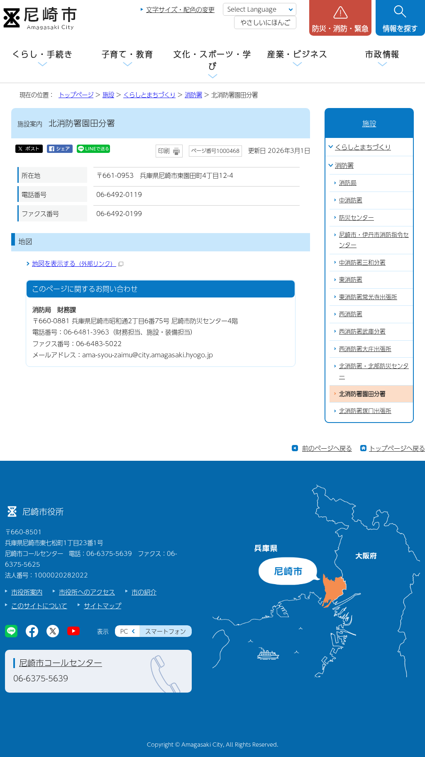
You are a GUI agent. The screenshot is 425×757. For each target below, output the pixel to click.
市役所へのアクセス (87, 592)
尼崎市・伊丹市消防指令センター (374, 239)
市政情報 (382, 54)
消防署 (193, 94)
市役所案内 (26, 592)
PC (124, 631)
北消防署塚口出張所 (365, 410)
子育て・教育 (128, 54)
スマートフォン (165, 631)
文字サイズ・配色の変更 (180, 9)
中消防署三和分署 (362, 262)
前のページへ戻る (327, 448)
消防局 (348, 182)
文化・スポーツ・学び (212, 60)
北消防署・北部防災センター (374, 371)
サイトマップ (102, 605)
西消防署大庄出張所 (365, 348)
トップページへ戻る (397, 448)
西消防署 (350, 314)
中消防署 (350, 200)
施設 (108, 94)
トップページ (76, 94)
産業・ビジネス (297, 54)
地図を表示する (74, 263)
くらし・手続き (42, 54)
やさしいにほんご (265, 22)
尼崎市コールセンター (60, 662)
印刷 (164, 150)
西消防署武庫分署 (362, 331)
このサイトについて (39, 605)
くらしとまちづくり (149, 94)
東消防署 (350, 279)
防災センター (356, 217)
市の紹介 (144, 592)
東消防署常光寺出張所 (368, 296)
